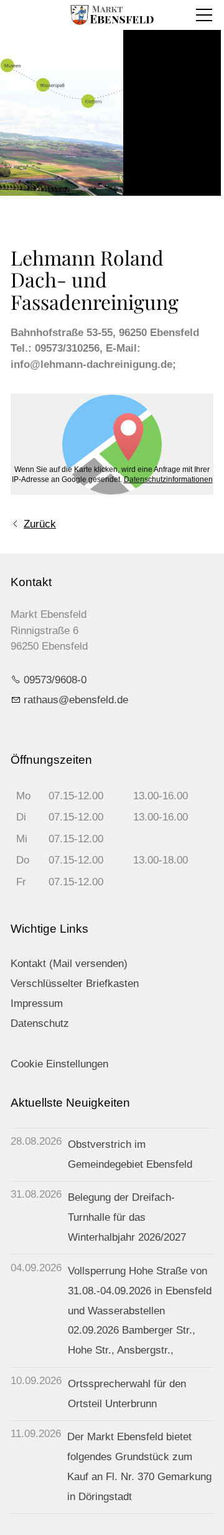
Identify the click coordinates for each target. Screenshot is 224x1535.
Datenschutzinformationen (168, 479)
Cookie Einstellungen (59, 1064)
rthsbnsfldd (73, 700)
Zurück (40, 524)
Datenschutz (40, 1023)
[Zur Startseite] (112, 15)
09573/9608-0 (55, 680)
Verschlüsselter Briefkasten (75, 983)
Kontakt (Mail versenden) (69, 964)
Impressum (37, 1003)
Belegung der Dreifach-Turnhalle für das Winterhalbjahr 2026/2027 (127, 1217)
